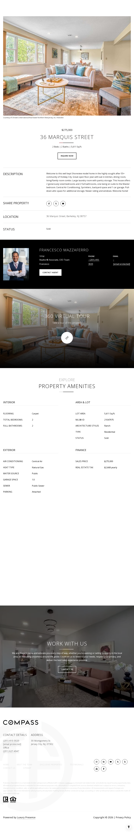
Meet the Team (24, 764)
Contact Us (9, 768)
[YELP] (124, 761)
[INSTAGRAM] (96, 761)
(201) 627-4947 (11, 751)
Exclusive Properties (51, 764)
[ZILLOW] (96, 768)
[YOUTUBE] (110, 761)
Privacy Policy (123, 817)
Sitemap (27, 768)
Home (6, 764)
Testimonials (77, 764)
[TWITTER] (117, 761)
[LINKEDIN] (103, 761)
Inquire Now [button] (67, 156)
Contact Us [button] (67, 669)
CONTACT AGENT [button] (50, 272)
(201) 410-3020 (11, 740)
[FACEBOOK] (103, 768)
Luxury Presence (26, 817)
